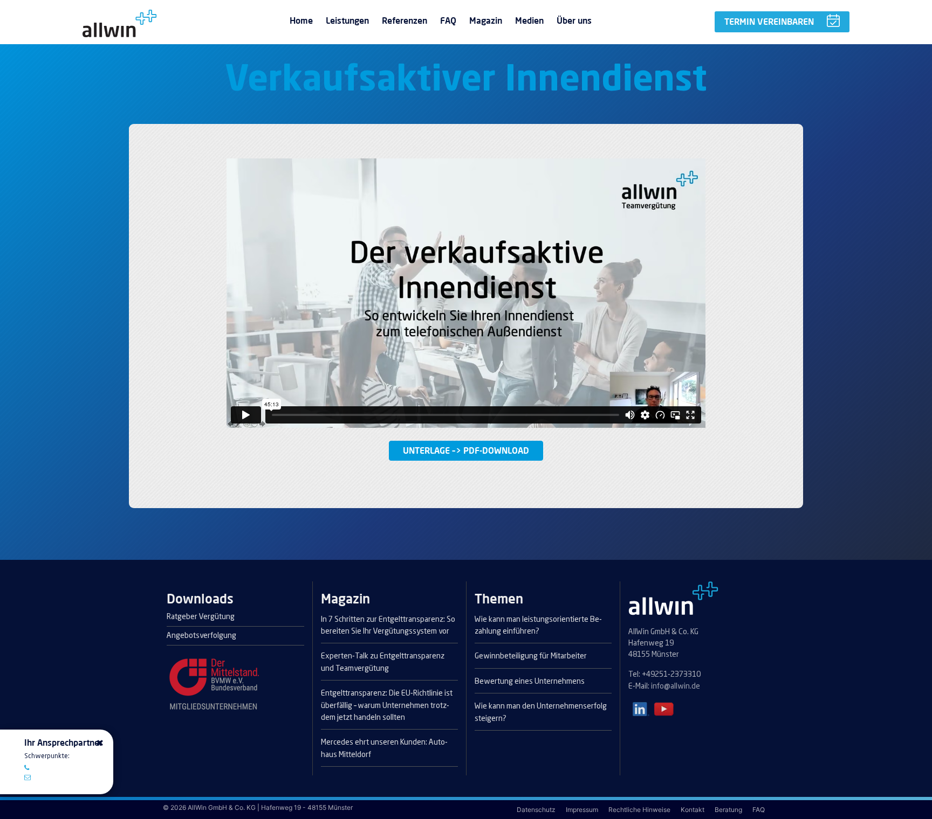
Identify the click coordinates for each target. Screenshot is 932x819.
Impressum (583, 810)
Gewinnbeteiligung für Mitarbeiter (531, 656)
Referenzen (404, 20)
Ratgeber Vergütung (201, 617)
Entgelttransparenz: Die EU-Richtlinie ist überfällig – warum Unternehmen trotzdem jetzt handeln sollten (387, 705)
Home (301, 20)
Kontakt (693, 810)
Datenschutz (537, 810)
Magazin (485, 20)
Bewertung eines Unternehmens (530, 681)
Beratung (729, 810)
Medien (529, 20)
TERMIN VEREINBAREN (769, 21)
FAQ (448, 20)
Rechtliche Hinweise (640, 810)
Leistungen (347, 20)
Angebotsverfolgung (201, 636)
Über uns (574, 20)
